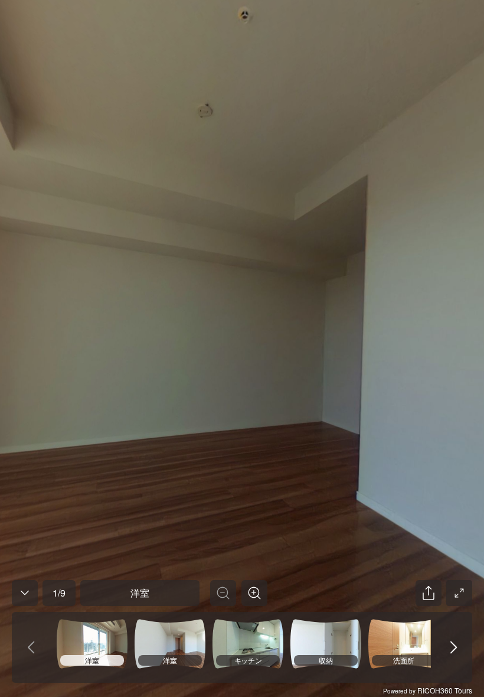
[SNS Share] (429, 593)
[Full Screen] (459, 593)
